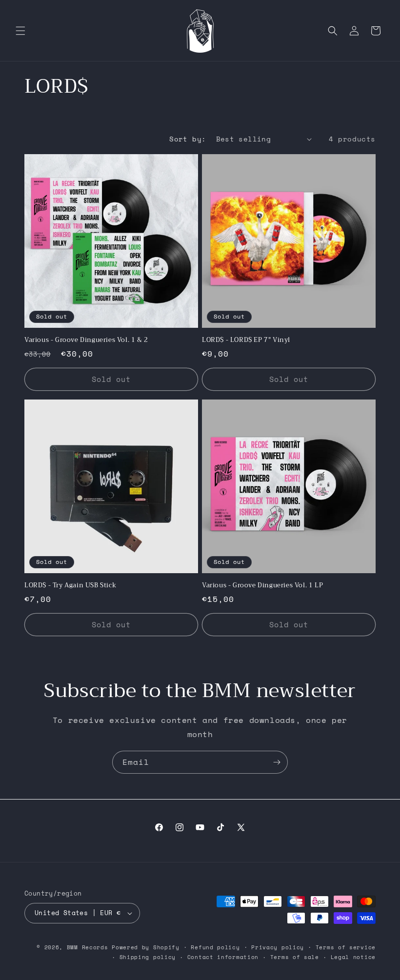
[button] (20, 30)
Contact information (223, 957)
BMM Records (87, 947)
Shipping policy (148, 957)
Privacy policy (277, 947)
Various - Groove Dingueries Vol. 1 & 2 (86, 340)
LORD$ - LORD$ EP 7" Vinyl (246, 340)
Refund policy (215, 947)
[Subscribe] (276, 762)
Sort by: (187, 139)
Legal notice (353, 957)
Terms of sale (294, 957)
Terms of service (346, 947)
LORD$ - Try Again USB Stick (70, 585)
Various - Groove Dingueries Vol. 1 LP (262, 585)
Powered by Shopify (146, 947)
